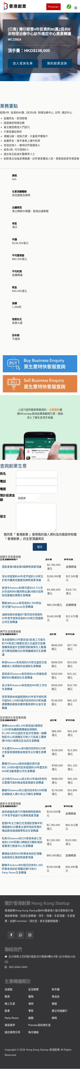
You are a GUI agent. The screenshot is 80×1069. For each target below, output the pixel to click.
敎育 (7, 996)
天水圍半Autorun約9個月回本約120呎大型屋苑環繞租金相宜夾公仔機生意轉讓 (24, 752)
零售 (30, 1010)
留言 (3, 516)
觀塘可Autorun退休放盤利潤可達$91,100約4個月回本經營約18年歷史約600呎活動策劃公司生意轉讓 (24, 767)
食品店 (56, 996)
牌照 (54, 1017)
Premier (53, 6)
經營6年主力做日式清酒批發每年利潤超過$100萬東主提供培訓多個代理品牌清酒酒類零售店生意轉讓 (22, 827)
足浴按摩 (33, 989)
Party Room (12, 1017)
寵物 (30, 996)
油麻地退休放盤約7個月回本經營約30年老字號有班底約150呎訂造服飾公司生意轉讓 (22, 618)
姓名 (3, 473)
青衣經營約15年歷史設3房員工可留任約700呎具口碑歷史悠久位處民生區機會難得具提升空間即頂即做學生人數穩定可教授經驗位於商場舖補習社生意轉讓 (24, 647)
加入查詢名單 (23, 63)
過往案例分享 (12, 1032)
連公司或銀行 (59, 1010)
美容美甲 (10, 1025)
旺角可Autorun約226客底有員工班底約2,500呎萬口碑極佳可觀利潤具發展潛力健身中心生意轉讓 (22, 842)
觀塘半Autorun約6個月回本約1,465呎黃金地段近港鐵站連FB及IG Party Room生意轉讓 (22, 869)
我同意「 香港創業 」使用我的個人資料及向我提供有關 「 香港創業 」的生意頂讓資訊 (40, 536)
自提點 (8, 989)
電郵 (3, 489)
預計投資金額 (7, 497)
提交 (39, 546)
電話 (3, 481)
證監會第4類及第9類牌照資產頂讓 (21, 566)
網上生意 (10, 1003)
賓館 (54, 1003)
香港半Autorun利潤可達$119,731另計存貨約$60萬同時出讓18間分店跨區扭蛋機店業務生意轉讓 (22, 591)
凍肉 (30, 1003)
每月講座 (33, 1032)
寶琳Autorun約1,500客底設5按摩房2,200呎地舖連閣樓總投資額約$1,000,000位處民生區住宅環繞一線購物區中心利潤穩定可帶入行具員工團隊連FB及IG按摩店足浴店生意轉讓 (24, 733)
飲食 (7, 1010)
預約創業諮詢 (57, 63)
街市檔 (56, 989)
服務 (30, 1017)
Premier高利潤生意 (39, 1025)
